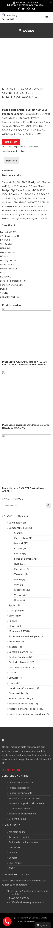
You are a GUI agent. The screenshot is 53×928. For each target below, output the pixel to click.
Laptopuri (14, 610)
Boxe (17, 584)
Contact (13, 857)
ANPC (12, 868)
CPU (16, 532)
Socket (21, 151)
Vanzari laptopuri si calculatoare (26, 803)
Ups (11, 672)
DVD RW (18, 563)
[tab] (11, 160)
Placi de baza (32, 146)
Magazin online (17, 831)
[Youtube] (33, 8)
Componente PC (19, 146)
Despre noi (14, 847)
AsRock (14, 151)
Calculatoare (16, 522)
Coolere (18, 548)
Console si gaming (18, 651)
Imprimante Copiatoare (21, 688)
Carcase (18, 553)
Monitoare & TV (17, 631)
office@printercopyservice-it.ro (27, 4)
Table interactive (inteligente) (24, 636)
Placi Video (20, 569)
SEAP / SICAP (15, 862)
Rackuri (13, 620)
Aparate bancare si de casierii (25, 708)
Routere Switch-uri (19, 657)
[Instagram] (28, 8)
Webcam (19, 594)
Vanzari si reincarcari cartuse (24, 798)
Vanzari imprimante (19, 808)
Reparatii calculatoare (21, 782)
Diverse (18, 600)
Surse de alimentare (25, 558)
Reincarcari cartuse (19, 698)
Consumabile (16, 693)
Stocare (13, 626)
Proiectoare (15, 641)
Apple (12, 605)
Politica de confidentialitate (23, 842)
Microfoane (20, 589)
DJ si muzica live (17, 818)
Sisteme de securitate (20, 703)
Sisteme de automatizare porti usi (27, 713)
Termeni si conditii (19, 837)
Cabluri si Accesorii (19, 662)
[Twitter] (23, 8)
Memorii (19, 543)
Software (13, 677)
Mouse (18, 579)
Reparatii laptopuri (19, 787)
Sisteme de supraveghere (22, 813)
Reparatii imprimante (20, 792)
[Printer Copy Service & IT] (16, 17)
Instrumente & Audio (20, 667)
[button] (51, 2)
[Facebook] (19, 8)
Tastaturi (19, 574)
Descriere (11, 160)
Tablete (13, 646)
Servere (13, 615)
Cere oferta (11, 142)
